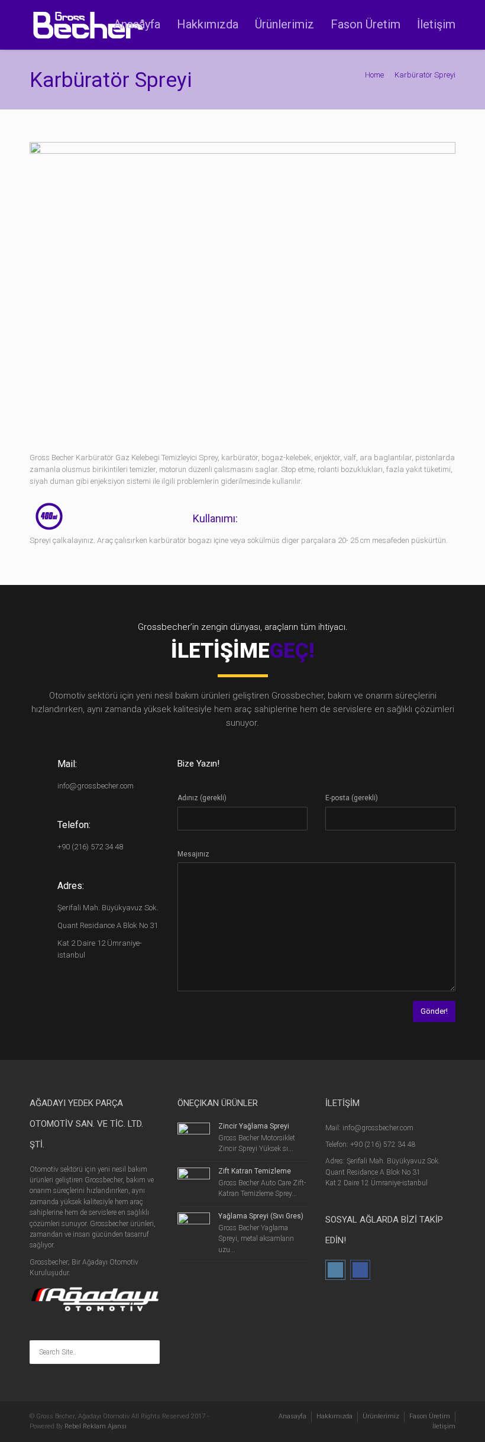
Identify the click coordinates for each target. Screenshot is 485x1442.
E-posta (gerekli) (351, 798)
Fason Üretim (365, 24)
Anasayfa (137, 24)
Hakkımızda (207, 24)
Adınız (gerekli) (202, 798)
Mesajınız (193, 854)
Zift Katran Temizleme (254, 1171)
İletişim (436, 24)
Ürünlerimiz (284, 24)
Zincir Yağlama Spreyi (253, 1126)
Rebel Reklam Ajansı (95, 1426)
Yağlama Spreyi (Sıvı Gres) (260, 1216)
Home (374, 74)
